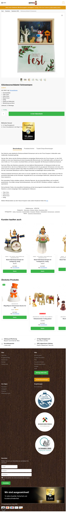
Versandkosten (14, 90)
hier (47, 200)
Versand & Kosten (39, 362)
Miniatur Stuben (34, 210)
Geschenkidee (26, 211)
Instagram (4, 389)
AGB (35, 368)
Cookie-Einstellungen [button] (42, 379)
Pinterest (3, 391)
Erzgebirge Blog (5, 357)
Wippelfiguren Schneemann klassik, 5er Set (15, 306)
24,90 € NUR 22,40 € (54, 7)
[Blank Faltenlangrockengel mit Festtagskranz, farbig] (42, 239)
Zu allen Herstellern (39, 357)
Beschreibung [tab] (17, 148)
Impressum (4, 359)
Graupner (32, 211)
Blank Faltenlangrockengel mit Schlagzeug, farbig (14, 260)
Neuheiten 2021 (15, 257)
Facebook (4, 386)
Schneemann (50, 211)
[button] (63, 3)
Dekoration (27, 210)
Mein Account (38, 355)
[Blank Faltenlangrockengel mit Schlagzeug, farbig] (15, 239)
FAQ (35, 359)
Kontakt (3, 362)
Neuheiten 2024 (15, 11)
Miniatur (38, 211)
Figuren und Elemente (46, 316)
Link (3, 479)
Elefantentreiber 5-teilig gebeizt (42, 318)
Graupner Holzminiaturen (34, 213)
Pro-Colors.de (38, 386)
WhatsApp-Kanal (5, 393)
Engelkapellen (20, 256)
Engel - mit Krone (10, 256)
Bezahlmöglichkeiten (39, 364)
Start (2, 11)
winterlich (57, 211)
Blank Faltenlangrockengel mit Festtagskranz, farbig (42, 260)
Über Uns (3, 355)
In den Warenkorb (36, 114)
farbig (14, 211)
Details (15, 271)
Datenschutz (4, 364)
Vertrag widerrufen (41, 372)
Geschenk (18, 211)
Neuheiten (7, 11)
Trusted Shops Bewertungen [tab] (44, 148)
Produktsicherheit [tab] (29, 148)
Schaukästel (44, 211)
